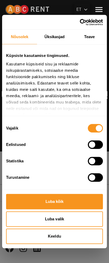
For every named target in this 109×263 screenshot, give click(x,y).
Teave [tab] (89, 36)
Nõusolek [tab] (20, 36)
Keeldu (54, 236)
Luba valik (54, 219)
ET (78, 9)
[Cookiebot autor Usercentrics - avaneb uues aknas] (80, 22)
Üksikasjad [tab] (54, 36)
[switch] (95, 144)
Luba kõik (55, 201)
